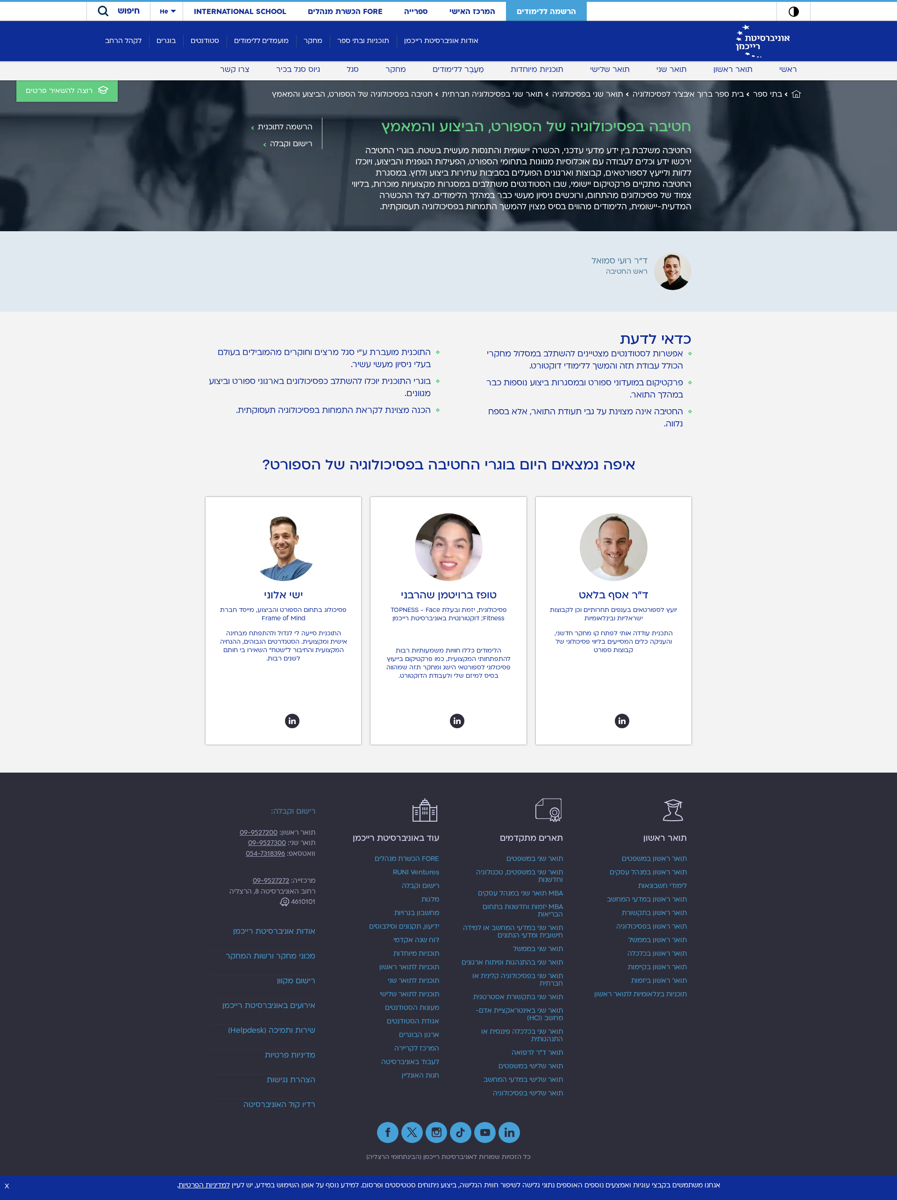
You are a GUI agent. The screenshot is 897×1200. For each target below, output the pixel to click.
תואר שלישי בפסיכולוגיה (528, 1093)
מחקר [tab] (313, 40)
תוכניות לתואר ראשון (409, 967)
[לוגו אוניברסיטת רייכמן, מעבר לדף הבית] (763, 41)
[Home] (791, 94)
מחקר (395, 69)
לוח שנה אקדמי (416, 940)
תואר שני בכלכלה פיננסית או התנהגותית (522, 1035)
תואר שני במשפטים (534, 859)
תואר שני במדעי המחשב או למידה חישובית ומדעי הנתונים (513, 931)
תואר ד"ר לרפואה (537, 1053)
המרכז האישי (472, 12)
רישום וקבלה (420, 886)
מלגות (430, 899)
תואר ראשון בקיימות (657, 967)
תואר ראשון (733, 69)
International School (240, 12)
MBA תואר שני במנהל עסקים (520, 893)
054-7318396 (265, 853)
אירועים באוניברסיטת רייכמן (268, 1006)
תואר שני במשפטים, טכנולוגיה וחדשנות (519, 876)
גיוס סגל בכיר (298, 69)
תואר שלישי (610, 69)
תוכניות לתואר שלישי (409, 994)
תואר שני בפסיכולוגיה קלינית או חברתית (517, 980)
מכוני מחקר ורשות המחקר (270, 956)
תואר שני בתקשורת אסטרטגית (518, 997)
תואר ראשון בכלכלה (657, 954)
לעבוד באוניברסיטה (410, 1062)
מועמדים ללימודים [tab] (261, 40)
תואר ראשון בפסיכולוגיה (651, 926)
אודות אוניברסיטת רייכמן (274, 931)
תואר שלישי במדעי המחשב (523, 1080)
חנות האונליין (420, 1075)
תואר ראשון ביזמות (659, 981)
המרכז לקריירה (416, 1048)
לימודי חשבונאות (662, 886)
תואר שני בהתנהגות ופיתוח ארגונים (512, 962)
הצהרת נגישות (291, 1080)
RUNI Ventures (416, 872)
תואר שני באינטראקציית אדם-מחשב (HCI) (519, 1014)
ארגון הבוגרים (419, 1035)
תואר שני (671, 69)
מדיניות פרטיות (290, 1055)
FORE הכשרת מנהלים (345, 12)
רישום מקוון (296, 981)
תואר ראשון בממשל (657, 940)
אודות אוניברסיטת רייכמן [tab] (441, 40)
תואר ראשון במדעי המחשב (647, 899)
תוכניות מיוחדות (537, 69)
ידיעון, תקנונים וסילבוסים (404, 926)
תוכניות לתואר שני (413, 981)
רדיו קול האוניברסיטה (279, 1105)
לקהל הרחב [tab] (123, 40)
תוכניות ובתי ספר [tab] (363, 40)
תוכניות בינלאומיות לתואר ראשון (640, 994)
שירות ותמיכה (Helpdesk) (271, 1030)
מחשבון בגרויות (416, 913)
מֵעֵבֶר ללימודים (458, 69)
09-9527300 (267, 842)
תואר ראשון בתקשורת (654, 913)
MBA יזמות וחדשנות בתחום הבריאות (523, 910)
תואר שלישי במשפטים (530, 1066)
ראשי (788, 69)
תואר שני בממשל (538, 949)
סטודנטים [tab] (205, 40)
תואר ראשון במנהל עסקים (648, 872)
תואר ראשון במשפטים (654, 859)
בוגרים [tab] (166, 40)
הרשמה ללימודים (546, 12)
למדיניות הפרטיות (204, 1185)
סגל (353, 69)
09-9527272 (271, 880)
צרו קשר (234, 69)
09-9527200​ (259, 832)
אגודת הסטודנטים (413, 1021)
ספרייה (416, 12)
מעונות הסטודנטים (412, 1008)
